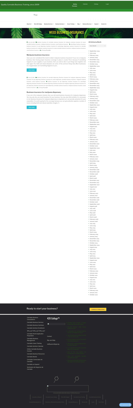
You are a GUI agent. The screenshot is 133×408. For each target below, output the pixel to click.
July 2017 (92, 189)
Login (107, 4)
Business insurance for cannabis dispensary (47, 77)
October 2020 (94, 146)
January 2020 (94, 159)
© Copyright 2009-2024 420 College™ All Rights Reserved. (66, 392)
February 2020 (94, 156)
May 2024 (92, 72)
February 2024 (94, 79)
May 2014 (92, 253)
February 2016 (94, 219)
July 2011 (92, 279)
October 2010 (94, 294)
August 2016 (93, 206)
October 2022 (94, 103)
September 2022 (95, 105)
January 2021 (94, 141)
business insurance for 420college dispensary (57, 46)
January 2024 (94, 81)
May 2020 (93, 152)
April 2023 (93, 92)
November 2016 (94, 200)
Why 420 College (38, 24)
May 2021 (92, 133)
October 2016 (94, 202)
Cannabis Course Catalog (51, 397)
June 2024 (93, 70)
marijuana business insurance (48, 44)
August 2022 (93, 107)
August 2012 (93, 260)
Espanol (96, 24)
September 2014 (94, 245)
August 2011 (93, 277)
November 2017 (94, 182)
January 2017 (94, 195)
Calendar (85, 4)
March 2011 (93, 288)
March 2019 (93, 165)
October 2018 (94, 174)
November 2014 (94, 241)
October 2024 (94, 64)
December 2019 (94, 161)
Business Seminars (59, 24)
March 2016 (93, 217)
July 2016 (92, 208)
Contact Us (103, 24)
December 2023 (94, 83)
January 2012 (94, 273)
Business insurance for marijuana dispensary (70, 77)
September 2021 (94, 124)
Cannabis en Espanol (33, 364)
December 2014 (94, 238)
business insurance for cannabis (45, 42)
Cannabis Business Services (35, 322)
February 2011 (94, 290)
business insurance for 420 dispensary (36, 46)
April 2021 (92, 135)
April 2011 (92, 286)
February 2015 (94, 234)
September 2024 (95, 66)
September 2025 (95, 51)
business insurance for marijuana (62, 42)
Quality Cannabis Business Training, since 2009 (20, 5)
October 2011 (93, 275)
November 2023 (94, 85)
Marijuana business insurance (38, 55)
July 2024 (92, 68)
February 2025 (94, 55)
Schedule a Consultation (98, 309)
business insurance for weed (78, 42)
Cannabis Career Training (34, 343)
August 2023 (93, 90)
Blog (78, 24)
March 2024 (93, 77)
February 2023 (94, 96)
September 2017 (94, 184)
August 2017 (93, 187)
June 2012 (93, 262)
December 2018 (94, 169)
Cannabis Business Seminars (35, 325)
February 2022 (94, 120)
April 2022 (93, 115)
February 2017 (94, 193)
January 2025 (94, 57)
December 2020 (94, 143)
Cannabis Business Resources (36, 354)
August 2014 (93, 247)
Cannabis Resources (73, 402)
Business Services (48, 24)
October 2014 (94, 243)
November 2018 (94, 172)
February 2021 (94, 139)
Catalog (96, 4)
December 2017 (94, 180)
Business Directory (87, 24)
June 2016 (93, 210)
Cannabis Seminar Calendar (35, 346)
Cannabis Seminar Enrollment (35, 328)
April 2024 (93, 74)
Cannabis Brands (32, 356)
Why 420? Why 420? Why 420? (36, 331)
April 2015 (92, 230)
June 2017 (93, 191)
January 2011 (93, 292)
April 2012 (92, 266)
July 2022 (92, 109)
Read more (32, 70)
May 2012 (92, 264)
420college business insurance (78, 44)
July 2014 (92, 249)
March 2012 (93, 269)
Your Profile (101, 402)
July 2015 (92, 223)
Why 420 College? (65, 397)
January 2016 (94, 221)
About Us (29, 24)
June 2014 (93, 251)
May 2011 (92, 284)
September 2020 (95, 148)
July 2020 (92, 150)
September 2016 (95, 204)
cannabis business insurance (33, 44)
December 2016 (94, 197)
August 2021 (93, 126)
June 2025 (93, 53)
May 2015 (92, 228)
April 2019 (93, 163)
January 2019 (94, 167)
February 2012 (94, 271)
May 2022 (92, 113)
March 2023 (93, 94)
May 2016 (92, 212)
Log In (93, 402)
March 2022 (93, 118)
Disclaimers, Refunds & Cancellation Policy (54, 402)
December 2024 (94, 59)
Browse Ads (84, 402)
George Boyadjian (46, 50)
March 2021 (93, 137)
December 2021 (94, 122)
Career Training (70, 24)
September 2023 (95, 87)
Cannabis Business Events (95, 397)
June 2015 (93, 225)
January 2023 (94, 98)
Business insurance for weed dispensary (51, 79)
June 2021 (93, 131)
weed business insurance (62, 44)
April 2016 (93, 215)
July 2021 (92, 128)
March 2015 (93, 232)
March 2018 (93, 178)
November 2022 (94, 100)
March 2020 (93, 154)
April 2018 (93, 176)
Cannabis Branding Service (35, 402)
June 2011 (93, 282)
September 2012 (94, 258)
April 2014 (92, 256)
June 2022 (93, 111)
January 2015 (94, 236)
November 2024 (94, 62)
